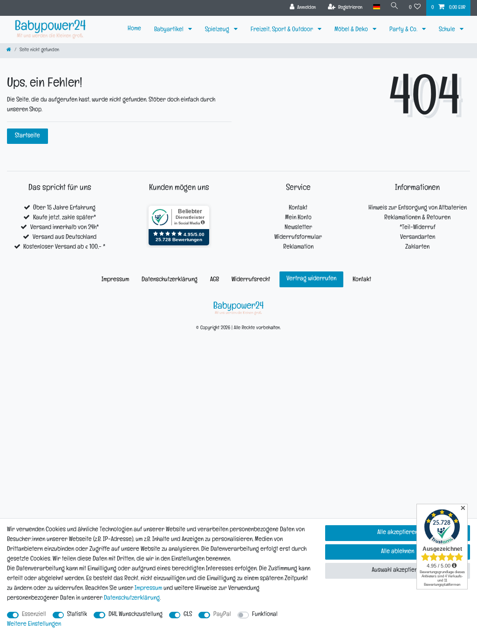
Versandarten (417, 238)
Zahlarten (417, 247)
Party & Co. (404, 30)
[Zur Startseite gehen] (9, 50)
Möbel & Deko (351, 30)
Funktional (265, 615)
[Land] (376, 7)
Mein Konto (298, 218)
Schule (448, 30)
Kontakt (298, 208)
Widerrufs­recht (251, 280)
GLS (188, 615)
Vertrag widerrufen (311, 279)
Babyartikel (169, 30)
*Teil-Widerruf (418, 228)
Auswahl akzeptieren (397, 570)
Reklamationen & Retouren (417, 218)
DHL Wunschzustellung (136, 615)
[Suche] (394, 7)
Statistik (77, 615)
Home (134, 29)
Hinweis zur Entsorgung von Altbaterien (417, 208)
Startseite (27, 136)
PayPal (222, 615)
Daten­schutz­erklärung (170, 280)
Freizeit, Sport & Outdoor (282, 30)
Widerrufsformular (298, 238)
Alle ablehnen (397, 552)
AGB (214, 280)
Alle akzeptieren (397, 533)
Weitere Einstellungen (34, 624)
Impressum (115, 280)
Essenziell (34, 615)
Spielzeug (218, 30)
